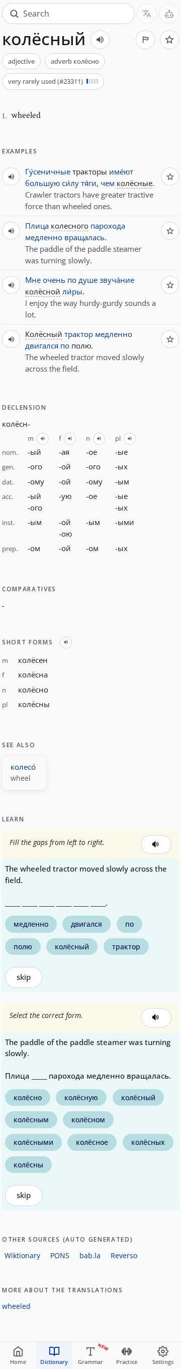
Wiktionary (22, 1255)
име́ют (121, 171)
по (71, 280)
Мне (33, 280)
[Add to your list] (169, 39)
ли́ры (72, 291)
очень (54, 280)
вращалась (84, 237)
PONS (59, 1255)
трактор (78, 334)
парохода (107, 226)
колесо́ (23, 767)
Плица (37, 226)
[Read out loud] (100, 39)
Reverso (124, 1255)
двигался (41, 345)
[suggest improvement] (145, 39)
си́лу (70, 183)
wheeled (16, 1306)
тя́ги (89, 183)
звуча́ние (117, 280)
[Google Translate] (147, 14)
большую (42, 183)
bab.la (90, 1255)
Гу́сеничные (47, 171)
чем (108, 183)
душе (88, 280)
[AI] (169, 14)
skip (24, 977)
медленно (43, 237)
